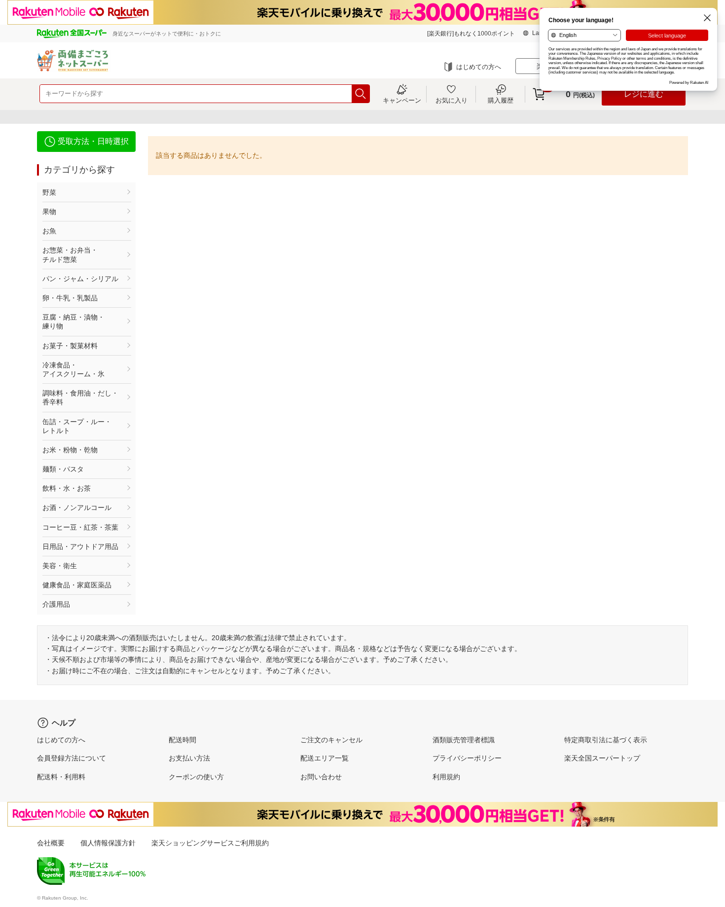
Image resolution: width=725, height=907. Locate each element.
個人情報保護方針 (108, 843)
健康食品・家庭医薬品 (76, 585)
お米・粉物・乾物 (70, 450)
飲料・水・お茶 (66, 488)
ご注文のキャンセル (331, 740)
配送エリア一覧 (324, 758)
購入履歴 (500, 100)
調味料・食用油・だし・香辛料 (80, 397)
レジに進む (643, 94)
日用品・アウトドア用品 (80, 546)
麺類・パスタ (63, 469)
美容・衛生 (59, 566)
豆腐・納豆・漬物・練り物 (73, 321)
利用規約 (446, 777)
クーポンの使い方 (196, 777)
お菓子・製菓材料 (70, 346)
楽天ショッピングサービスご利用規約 (210, 843)
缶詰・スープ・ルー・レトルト (76, 426)
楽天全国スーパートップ (602, 758)
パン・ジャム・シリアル (80, 279)
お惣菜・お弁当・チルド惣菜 (70, 254)
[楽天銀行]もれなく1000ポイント (471, 33)
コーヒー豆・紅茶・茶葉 (80, 527)
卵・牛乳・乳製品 (70, 298)
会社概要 (51, 843)
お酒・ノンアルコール (76, 507)
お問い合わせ (321, 777)
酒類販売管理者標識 (464, 740)
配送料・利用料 (61, 777)
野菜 (49, 192)
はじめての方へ (478, 67)
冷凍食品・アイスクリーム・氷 (73, 369)
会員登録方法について (71, 758)
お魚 (49, 231)
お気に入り (451, 100)
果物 (49, 212)
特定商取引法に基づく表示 (605, 740)
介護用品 (56, 604)
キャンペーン (402, 100)
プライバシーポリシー (467, 758)
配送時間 (182, 740)
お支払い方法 (189, 758)
